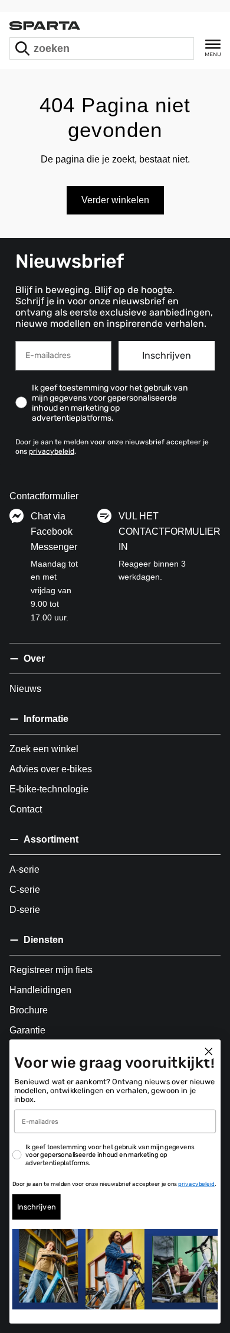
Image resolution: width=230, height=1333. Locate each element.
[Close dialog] (209, 1051)
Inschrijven (166, 355)
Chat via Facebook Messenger (54, 531)
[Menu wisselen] (213, 48)
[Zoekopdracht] (22, 48)
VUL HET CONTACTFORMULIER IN (170, 531)
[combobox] (101, 48)
